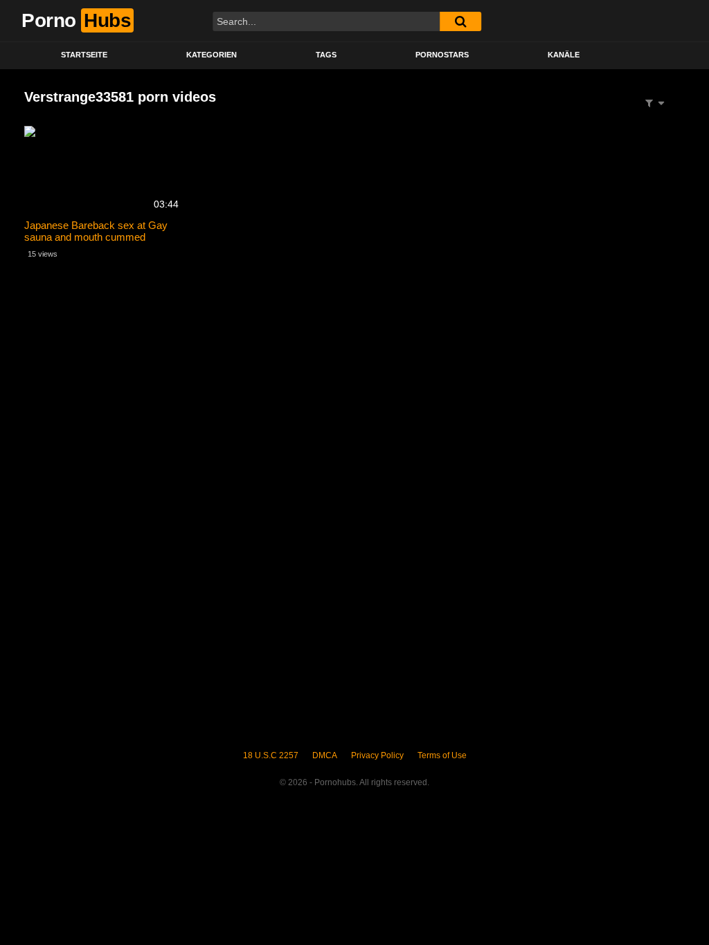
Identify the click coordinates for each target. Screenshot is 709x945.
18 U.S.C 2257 (270, 755)
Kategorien (211, 55)
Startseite (84, 55)
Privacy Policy (377, 755)
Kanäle (564, 55)
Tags (326, 55)
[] (460, 21)
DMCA (324, 755)
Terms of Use (442, 755)
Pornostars (442, 55)
